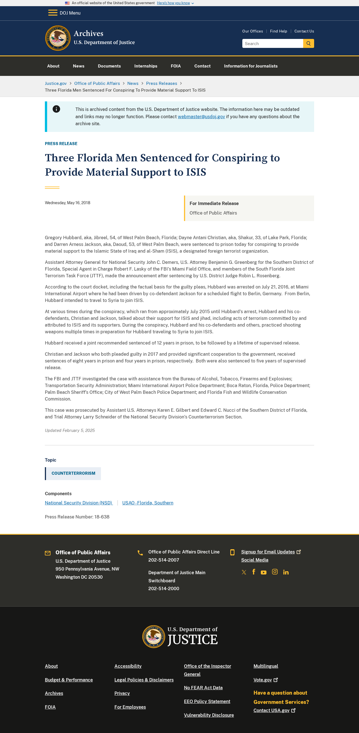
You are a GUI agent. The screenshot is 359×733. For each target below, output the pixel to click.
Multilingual (266, 666)
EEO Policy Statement (207, 701)
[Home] (90, 49)
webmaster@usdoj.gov (201, 116)
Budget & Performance (69, 680)
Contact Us (304, 31)
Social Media (254, 560)
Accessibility (128, 666)
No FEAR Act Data (203, 687)
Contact (271, 710)
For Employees (130, 707)
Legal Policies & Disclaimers (144, 680)
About (51, 666)
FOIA (50, 707)
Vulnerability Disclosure (209, 715)
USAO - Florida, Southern (147, 503)
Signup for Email (268, 552)
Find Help (278, 31)
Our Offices (252, 31)
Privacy (122, 693)
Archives (54, 693)
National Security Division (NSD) (79, 503)
